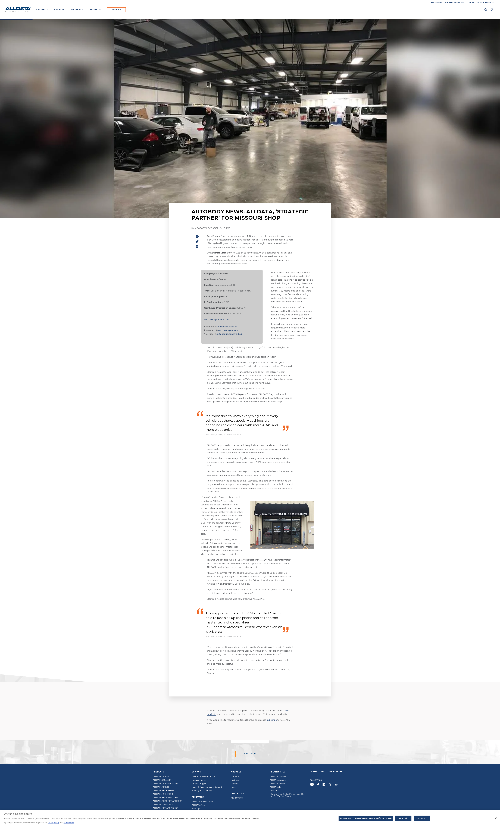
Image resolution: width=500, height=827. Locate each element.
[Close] (496, 818)
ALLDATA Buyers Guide (202, 802)
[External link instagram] (336, 785)
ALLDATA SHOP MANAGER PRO (167, 801)
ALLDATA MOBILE (161, 787)
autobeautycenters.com (216, 319)
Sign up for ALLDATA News (324, 772)
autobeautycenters (228, 330)
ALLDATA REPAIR (161, 777)
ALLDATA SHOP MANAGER (165, 798)
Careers (234, 784)
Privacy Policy (53, 823)
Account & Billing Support (204, 777)
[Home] (18, 9)
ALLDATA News (199, 805)
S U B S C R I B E (250, 754)
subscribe (272, 720)
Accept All (421, 818)
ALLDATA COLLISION (162, 780)
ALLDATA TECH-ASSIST (163, 791)
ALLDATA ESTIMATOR (163, 794)
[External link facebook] (318, 785)
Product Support (199, 784)
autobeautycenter (227, 326)
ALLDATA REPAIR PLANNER (165, 784)
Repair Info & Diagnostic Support (207, 787)
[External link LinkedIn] (324, 785)
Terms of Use (69, 823)
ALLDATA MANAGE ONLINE (165, 808)
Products (42, 10)
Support (59, 10)
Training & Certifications (203, 791)
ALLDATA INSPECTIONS (164, 805)
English (480, 3)
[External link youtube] (312, 785)
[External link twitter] (330, 785)
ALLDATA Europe (278, 780)
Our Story (235, 777)
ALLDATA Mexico (277, 784)
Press (233, 787)
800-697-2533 (237, 798)
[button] (485, 9)
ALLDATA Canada (278, 777)
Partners (235, 780)
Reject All (403, 818)
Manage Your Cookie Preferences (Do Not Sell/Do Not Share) (287, 795)
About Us (95, 10)
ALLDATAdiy (275, 787)
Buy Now (116, 10)
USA (469, 3)
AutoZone (274, 791)
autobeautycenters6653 (229, 334)
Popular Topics (198, 780)
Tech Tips (196, 809)
